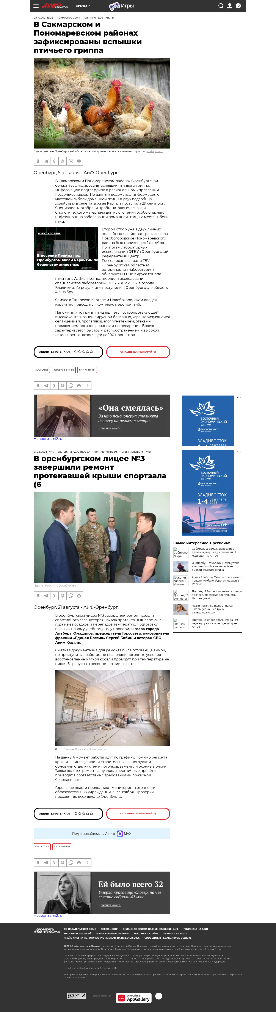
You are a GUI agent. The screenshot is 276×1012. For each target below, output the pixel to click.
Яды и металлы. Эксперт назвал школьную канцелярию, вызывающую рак (213, 609)
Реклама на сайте (146, 933)
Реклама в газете (175, 933)
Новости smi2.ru (48, 439)
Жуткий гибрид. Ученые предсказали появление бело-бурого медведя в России (217, 581)
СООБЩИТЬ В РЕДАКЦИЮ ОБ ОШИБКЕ (167, 938)
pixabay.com (154, 151)
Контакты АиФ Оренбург (112, 933)
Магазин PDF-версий (77, 933)
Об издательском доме (80, 929)
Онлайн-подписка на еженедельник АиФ (150, 929)
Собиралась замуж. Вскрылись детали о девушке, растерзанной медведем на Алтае (214, 552)
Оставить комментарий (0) (138, 351)
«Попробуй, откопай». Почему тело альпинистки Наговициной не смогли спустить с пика (216, 566)
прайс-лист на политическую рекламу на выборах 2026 (102, 938)
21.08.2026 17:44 (44, 451)
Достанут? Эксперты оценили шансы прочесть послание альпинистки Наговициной (217, 595)
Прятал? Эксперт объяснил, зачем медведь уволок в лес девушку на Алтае (215, 623)
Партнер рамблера (101, 996)
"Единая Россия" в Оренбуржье (55, 585)
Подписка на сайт (195, 929)
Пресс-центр (109, 929)
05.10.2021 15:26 (43, 17)
